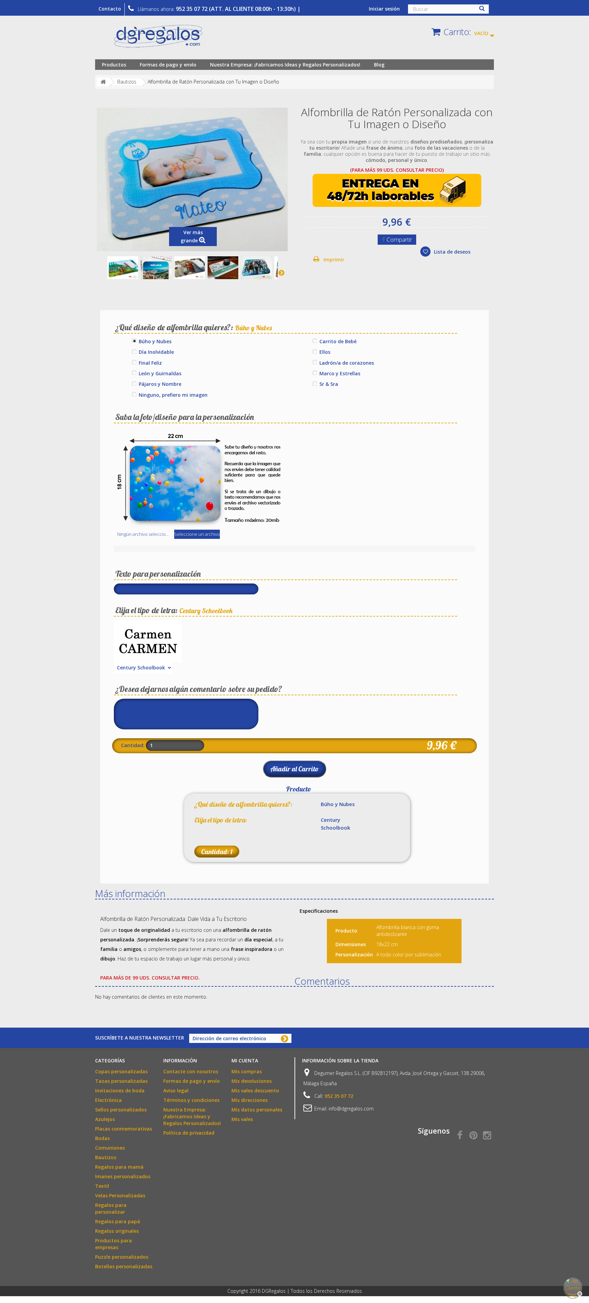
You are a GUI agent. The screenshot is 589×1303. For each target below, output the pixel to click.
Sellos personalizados (121, 1109)
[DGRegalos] (158, 39)
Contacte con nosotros (190, 1071)
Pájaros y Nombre (160, 384)
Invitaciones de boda (120, 1090)
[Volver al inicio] (103, 82)
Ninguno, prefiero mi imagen (173, 395)
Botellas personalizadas (123, 1266)
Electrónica (108, 1100)
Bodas (102, 1138)
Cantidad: (133, 745)
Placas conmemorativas (123, 1128)
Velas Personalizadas (120, 1195)
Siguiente (281, 272)
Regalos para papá (117, 1221)
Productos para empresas (113, 1244)
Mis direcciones (249, 1100)
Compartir (398, 239)
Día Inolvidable (156, 352)
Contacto (110, 8)
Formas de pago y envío (168, 64)
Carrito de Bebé (338, 341)
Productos (114, 64)
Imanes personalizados (122, 1176)
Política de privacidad (188, 1133)
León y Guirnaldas (160, 373)
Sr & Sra (328, 384)
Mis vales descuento (255, 1090)
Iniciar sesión (384, 8)
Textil (102, 1186)
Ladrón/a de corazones (346, 363)
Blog (379, 64)
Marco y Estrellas (339, 373)
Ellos (324, 352)
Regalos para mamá (119, 1167)
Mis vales (242, 1119)
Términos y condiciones (191, 1100)
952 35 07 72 (338, 1096)
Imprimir (333, 259)
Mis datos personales (256, 1109)
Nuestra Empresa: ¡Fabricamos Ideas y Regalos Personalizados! (285, 64)
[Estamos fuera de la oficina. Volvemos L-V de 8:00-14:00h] (572, 1286)
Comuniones (110, 1148)
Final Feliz (150, 363)
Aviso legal (175, 1090)
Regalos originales (117, 1231)
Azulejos (105, 1119)
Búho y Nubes (155, 341)
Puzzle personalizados (121, 1257)
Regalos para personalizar (110, 1208)
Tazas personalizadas (121, 1081)
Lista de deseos (451, 251)
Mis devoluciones (251, 1081)
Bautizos (105, 1157)
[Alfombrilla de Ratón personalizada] (122, 267)
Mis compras (246, 1071)
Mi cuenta (244, 1060)
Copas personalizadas (121, 1071)
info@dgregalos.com (351, 1108)
